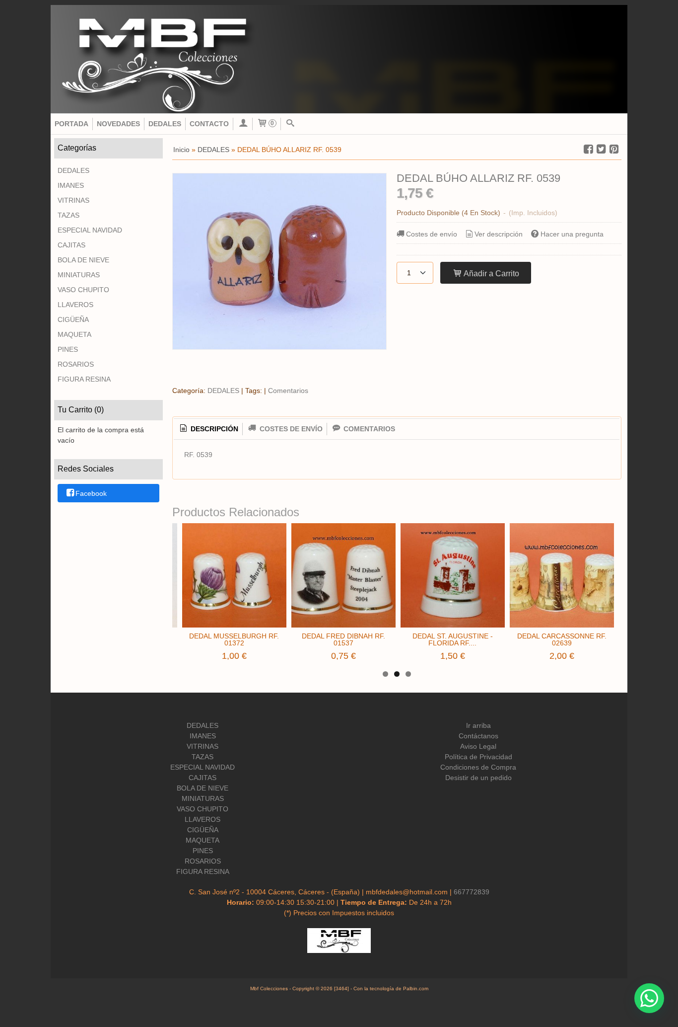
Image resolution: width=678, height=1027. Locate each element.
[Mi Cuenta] (242, 124)
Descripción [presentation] (213, 429)
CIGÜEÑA (73, 319)
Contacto (209, 124)
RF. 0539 (198, 455)
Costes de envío (431, 234)
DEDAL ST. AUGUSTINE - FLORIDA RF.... (452, 639)
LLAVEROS (75, 305)
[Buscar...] (290, 124)
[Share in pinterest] (614, 149)
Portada (71, 124)
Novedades (118, 124)
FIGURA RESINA (84, 379)
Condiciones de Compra (478, 767)
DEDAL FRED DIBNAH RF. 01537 (343, 639)
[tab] (208, 429)
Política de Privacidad (478, 757)
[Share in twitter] (601, 149)
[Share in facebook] (588, 149)
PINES (68, 349)
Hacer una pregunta (572, 234)
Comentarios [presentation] (368, 429)
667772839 (471, 892)
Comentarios (288, 391)
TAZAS (68, 215)
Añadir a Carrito (490, 273)
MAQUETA (74, 334)
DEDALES (73, 170)
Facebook (91, 493)
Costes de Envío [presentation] (290, 429)
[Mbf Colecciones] (339, 59)
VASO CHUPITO (83, 290)
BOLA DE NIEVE (83, 260)
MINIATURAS (79, 275)
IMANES (71, 185)
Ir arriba (478, 725)
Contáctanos (478, 736)
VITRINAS (73, 200)
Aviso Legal (478, 746)
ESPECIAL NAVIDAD (90, 230)
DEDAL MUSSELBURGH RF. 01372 (234, 639)
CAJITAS (71, 245)
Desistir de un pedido (478, 778)
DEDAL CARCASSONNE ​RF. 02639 (562, 639)
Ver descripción (499, 234)
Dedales (164, 124)
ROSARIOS (76, 364)
